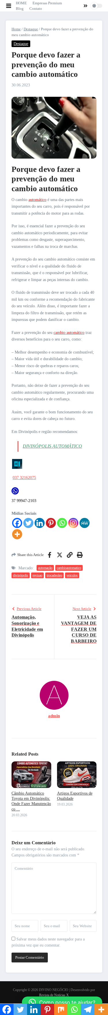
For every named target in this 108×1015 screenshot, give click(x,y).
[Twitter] (28, 523)
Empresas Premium (47, 3)
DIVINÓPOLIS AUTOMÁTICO (52, 446)
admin (54, 715)
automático (37, 200)
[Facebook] (17, 523)
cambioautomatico (69, 568)
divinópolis (20, 575)
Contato (35, 8)
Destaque (31, 29)
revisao (37, 575)
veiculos (72, 575)
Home (16, 29)
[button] (62, 1002)
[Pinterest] (51, 523)
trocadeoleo (54, 575)
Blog (20, 8)
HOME (21, 3)
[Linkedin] (40, 523)
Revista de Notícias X (54, 995)
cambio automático (69, 332)
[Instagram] (73, 523)
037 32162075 (24, 477)
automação (45, 568)
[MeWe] (84, 523)
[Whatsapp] (62, 523)
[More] (17, 534)
